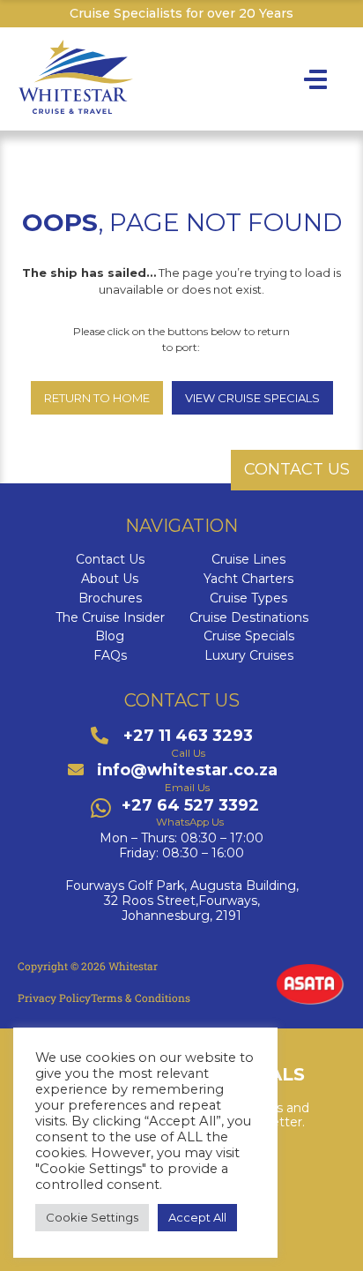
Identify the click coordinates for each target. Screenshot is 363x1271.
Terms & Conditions (140, 997)
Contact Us (110, 559)
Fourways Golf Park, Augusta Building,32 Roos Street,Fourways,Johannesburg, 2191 (182, 900)
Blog (109, 636)
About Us (109, 579)
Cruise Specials (249, 636)
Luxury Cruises (248, 655)
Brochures (110, 598)
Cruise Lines (248, 559)
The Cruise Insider (110, 617)
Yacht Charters (248, 579)
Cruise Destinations (248, 617)
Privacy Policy (54, 997)
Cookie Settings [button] (92, 1217)
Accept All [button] (197, 1217)
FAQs (110, 655)
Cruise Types (248, 598)
